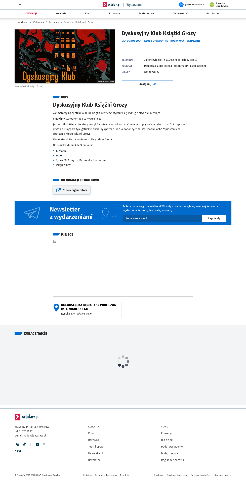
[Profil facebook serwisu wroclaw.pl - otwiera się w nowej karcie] (31, 444)
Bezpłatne (193, 40)
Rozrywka (177, 40)
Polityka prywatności (200, 475)
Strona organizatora (72, 191)
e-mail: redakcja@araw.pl (30, 435)
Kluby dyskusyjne (156, 40)
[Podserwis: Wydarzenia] (133, 5)
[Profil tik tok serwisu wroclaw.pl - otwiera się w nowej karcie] (24, 444)
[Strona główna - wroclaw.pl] (111, 4)
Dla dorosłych (132, 40)
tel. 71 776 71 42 (24, 431)
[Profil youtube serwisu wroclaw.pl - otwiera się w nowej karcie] (37, 444)
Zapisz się (217, 218)
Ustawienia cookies (222, 475)
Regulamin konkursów (177, 475)
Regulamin (158, 475)
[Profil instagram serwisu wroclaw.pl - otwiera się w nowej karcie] (18, 444)
